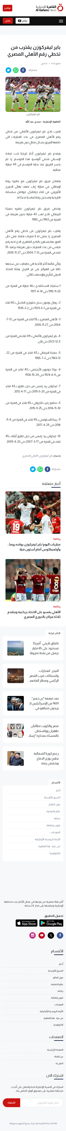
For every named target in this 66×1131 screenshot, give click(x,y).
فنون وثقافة (53, 825)
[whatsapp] (16, 70)
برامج (24, 20)
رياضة (57, 818)
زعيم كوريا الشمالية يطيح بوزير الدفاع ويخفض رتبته (46, 758)
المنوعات (55, 832)
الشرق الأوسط (52, 797)
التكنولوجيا (55, 853)
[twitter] (8, 70)
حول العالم (54, 804)
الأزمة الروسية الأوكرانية (47, 839)
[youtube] (41, 935)
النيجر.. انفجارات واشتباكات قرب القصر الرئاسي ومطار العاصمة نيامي (43, 676)
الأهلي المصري (30, 455)
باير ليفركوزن (45, 455)
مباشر (7, 8)
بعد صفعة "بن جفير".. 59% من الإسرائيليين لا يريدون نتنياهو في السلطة (44, 703)
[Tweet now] (51, 935)
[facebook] (23, 70)
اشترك (11, 1102)
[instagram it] (32, 935)
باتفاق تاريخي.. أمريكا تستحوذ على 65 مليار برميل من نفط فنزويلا (44, 648)
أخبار (58, 790)
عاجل (7, 20)
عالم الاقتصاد (53, 811)
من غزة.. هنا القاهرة (49, 846)
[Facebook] (60, 935)
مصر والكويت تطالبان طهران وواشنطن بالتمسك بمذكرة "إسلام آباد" (43, 731)
